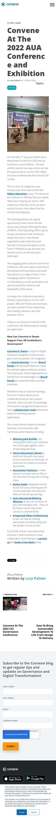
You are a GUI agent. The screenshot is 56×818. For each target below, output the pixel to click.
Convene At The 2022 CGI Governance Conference (13, 630)
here (28, 795)
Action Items (20, 484)
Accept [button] (21, 812)
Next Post (47, 594)
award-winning (20, 362)
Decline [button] (34, 812)
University (11, 88)
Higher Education (17, 193)
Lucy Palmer (15, 80)
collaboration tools (24, 410)
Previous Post (10, 594)
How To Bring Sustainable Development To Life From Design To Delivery (42, 632)
